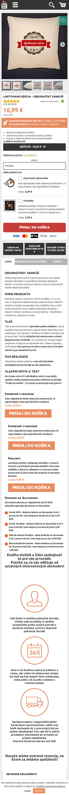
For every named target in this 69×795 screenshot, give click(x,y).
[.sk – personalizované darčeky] (4, 4)
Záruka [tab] (57, 261)
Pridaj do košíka (34, 227)
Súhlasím (38, 790)
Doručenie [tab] (40, 261)
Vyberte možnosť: (14, 141)
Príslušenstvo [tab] (24, 261)
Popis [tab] (8, 261)
